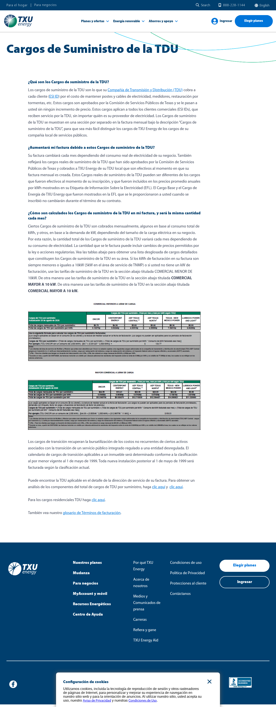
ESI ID (53, 97)
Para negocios (45, 5)
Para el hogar (17, 5)
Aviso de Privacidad (97, 700)
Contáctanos (180, 594)
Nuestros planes (87, 563)
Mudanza (81, 573)
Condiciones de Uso (143, 700)
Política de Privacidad (187, 573)
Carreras (140, 620)
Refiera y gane (144, 630)
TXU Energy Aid (145, 641)
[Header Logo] (18, 27)
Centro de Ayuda (88, 615)
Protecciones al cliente (188, 584)
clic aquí (158, 487)
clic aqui (98, 500)
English (264, 5)
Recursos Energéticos (92, 604)
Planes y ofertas (92, 21)
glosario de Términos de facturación (92, 513)
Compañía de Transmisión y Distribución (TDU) (145, 90)
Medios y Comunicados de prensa (146, 603)
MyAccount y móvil (90, 594)
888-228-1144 (234, 5)
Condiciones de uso (186, 563)
